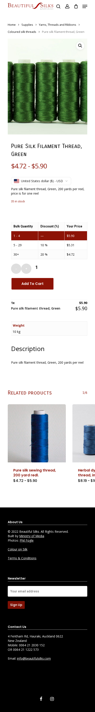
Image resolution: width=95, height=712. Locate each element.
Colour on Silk (17, 549)
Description (28, 348)
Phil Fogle (27, 540)
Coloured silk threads (22, 32)
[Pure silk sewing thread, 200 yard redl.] (37, 433)
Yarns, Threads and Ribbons (57, 25)
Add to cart (32, 283)
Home (12, 25)
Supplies (27, 25)
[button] (80, 46)
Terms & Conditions (22, 558)
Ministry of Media (31, 536)
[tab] (49, 348)
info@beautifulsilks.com (34, 658)
